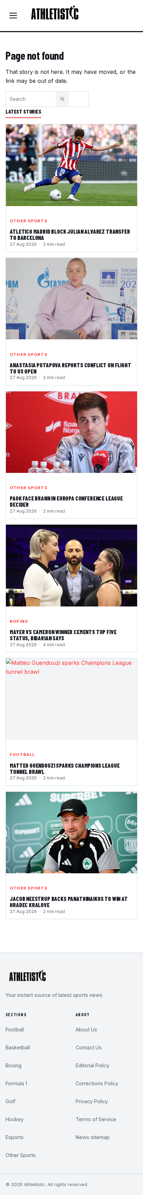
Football (22, 754)
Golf (10, 1101)
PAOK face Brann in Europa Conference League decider (66, 501)
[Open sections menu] (13, 15)
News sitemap (93, 1137)
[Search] (62, 99)
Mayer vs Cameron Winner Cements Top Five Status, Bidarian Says (63, 635)
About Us (86, 1029)
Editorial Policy (92, 1065)
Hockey (15, 1119)
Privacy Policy (92, 1101)
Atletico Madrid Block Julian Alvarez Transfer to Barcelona (70, 235)
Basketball (18, 1047)
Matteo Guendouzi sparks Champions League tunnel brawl (64, 768)
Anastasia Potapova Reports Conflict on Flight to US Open (70, 368)
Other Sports (28, 220)
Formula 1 (16, 1083)
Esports (15, 1137)
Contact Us (89, 1047)
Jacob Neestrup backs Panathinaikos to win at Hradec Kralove (69, 902)
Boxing (19, 621)
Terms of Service (96, 1119)
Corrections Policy (97, 1083)
